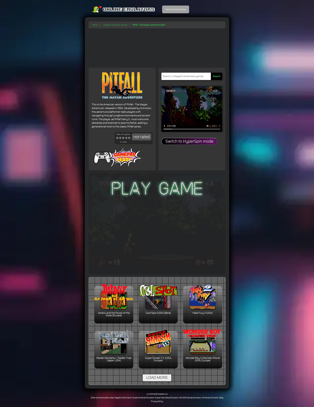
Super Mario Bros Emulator (166, 398)
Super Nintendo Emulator (143, 398)
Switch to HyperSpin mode (189, 141)
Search (216, 76)
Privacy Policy (157, 401)
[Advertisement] (157, 47)
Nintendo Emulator (210, 398)
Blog (221, 398)
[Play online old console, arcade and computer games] (120, 9)
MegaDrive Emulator (122, 398)
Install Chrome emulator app (175, 9)
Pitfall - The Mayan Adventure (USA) (148, 25)
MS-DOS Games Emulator (190, 398)
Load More (157, 378)
